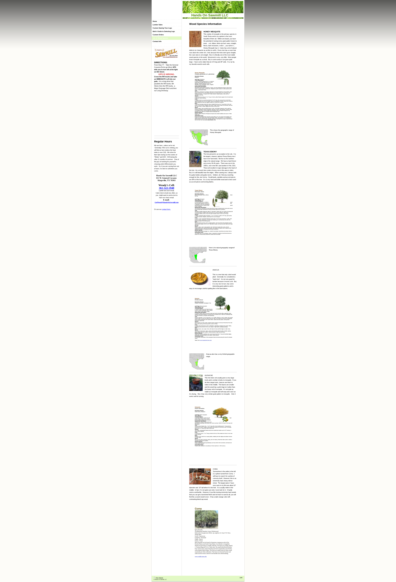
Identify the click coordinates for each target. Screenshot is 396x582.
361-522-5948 (166, 187)
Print (157, 577)
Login (241, 577)
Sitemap (161, 577)
